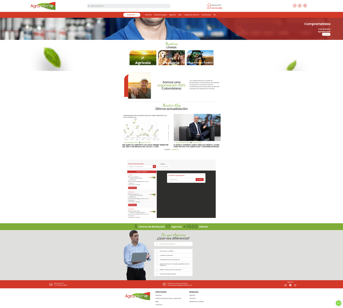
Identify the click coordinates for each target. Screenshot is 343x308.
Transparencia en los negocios (170, 260)
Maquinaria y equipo (196, 301)
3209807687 (133, 197)
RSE (214, 15)
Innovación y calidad (166, 251)
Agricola (192, 295)
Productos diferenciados (168, 274)
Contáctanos (206, 15)
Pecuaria (192, 298)
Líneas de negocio (160, 15)
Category (162, 164)
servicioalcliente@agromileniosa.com (139, 181)
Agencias (172, 15)
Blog (179, 15)
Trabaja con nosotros (191, 15)
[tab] (173, 244)
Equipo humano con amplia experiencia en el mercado (174, 264)
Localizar (199, 179)
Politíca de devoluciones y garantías (168, 298)
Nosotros (148, 15)
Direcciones (132, 188)
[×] (338, 303)
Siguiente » (175, 149)
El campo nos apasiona (167, 244)
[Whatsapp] (295, 285)
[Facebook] (290, 285)
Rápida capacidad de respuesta (170, 270)
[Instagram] (285, 285)
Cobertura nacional (166, 255)
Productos (131, 15)
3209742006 (133, 180)
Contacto (158, 305)
